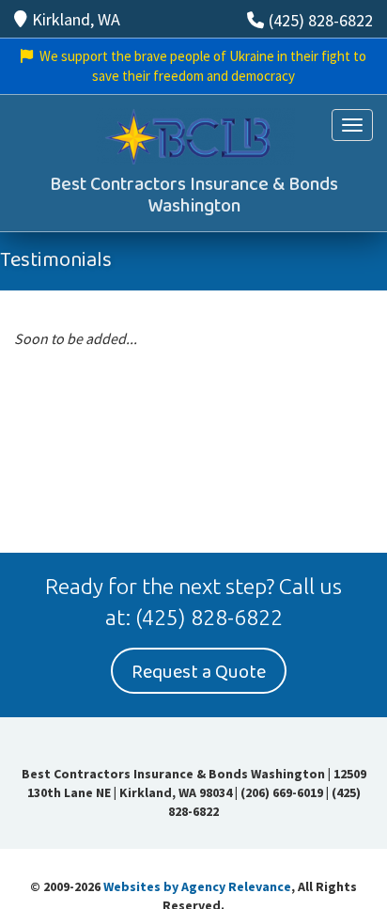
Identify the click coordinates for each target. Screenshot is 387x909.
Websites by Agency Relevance (197, 886)
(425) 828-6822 (321, 20)
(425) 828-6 (190, 617)
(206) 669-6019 (281, 792)
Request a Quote (199, 672)
